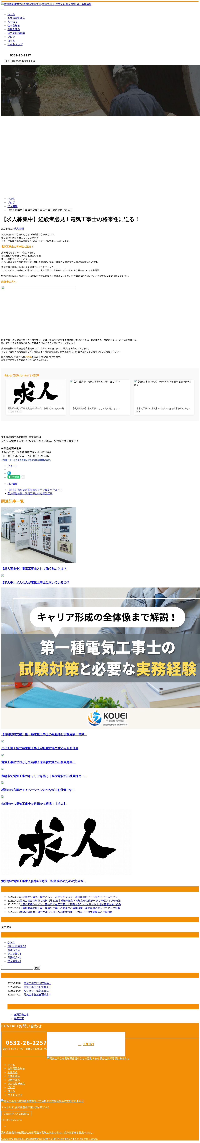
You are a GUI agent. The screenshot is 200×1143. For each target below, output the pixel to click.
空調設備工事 (21, 1014)
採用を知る (14, 29)
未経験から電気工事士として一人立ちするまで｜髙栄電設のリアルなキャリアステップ (69, 897)
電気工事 (19, 1018)
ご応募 (28, 356)
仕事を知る (14, 25)
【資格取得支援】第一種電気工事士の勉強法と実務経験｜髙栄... (44, 734)
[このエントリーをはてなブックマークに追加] (9, 473)
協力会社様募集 (16, 33)
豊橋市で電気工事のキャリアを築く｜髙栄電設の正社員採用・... (44, 776)
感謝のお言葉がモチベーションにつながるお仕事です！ (38, 790)
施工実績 (14, 953)
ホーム (11, 14)
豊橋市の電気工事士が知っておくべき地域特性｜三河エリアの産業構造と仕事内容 (66, 912)
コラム (11, 40)
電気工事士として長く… (37, 987)
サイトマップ (15, 44)
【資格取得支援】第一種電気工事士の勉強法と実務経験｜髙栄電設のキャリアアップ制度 (70, 908)
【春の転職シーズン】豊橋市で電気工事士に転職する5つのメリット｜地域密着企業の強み (70, 904)
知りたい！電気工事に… (37, 990)
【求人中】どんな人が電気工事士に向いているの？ (35, 582)
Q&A (11, 942)
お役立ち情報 (17, 946)
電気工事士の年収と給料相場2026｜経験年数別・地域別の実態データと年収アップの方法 (70, 900)
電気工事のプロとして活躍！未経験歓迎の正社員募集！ (38, 762)
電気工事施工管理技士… (37, 994)
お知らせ (14, 950)
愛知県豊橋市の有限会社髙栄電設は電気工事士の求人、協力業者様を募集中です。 (47, 1132)
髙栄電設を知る (16, 18)
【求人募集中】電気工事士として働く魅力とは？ (34, 568)
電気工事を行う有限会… (37, 983)
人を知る (13, 22)
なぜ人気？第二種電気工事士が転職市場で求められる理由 (39, 748)
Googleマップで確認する (16, 1113)
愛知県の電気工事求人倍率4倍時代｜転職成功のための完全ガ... (43, 881)
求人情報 (19, 228)
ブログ (11, 37)
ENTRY (12, 67)
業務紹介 (14, 957)
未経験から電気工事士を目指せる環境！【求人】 (34, 804)
